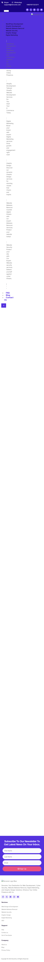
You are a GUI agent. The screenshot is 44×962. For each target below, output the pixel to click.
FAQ (8, 293)
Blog (8, 295)
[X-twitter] (30, 9)
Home (8, 13)
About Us (8, 16)
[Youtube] (41, 9)
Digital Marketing (12, 35)
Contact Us (8, 298)
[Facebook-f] (2, 896)
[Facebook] (27, 9)
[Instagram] (37, 9)
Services (10, 20)
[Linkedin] (34, 9)
